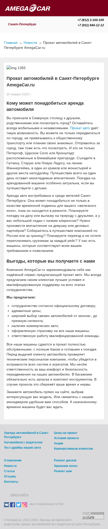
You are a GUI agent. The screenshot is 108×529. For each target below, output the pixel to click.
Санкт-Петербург (22, 24)
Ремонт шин (63, 471)
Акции (58, 443)
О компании (12, 460)
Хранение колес (66, 466)
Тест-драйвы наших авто (22, 447)
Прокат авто (80, 128)
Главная (11, 43)
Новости (30, 43)
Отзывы (10, 476)
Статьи (9, 471)
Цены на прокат (65, 433)
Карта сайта (19, 494)
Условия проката (66, 438)
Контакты (11, 481)
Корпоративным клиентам (73, 448)
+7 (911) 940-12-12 (91, 25)
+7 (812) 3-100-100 (90, 20)
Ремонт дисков (65, 460)
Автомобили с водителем (23, 442)
